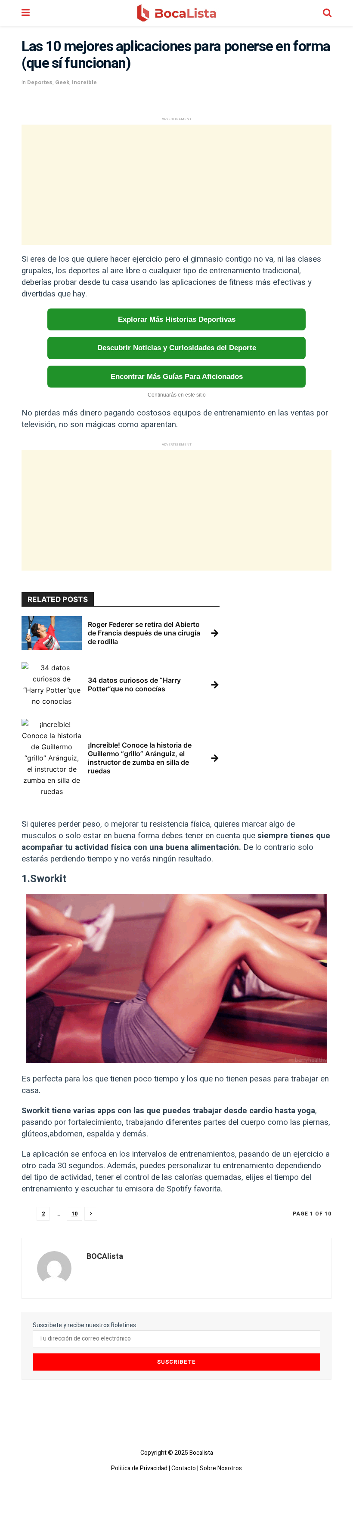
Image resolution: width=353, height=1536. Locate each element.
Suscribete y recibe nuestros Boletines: (85, 1325)
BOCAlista (105, 1256)
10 (74, 1213)
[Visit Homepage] (176, 12)
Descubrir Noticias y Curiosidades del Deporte (176, 348)
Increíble (84, 82)
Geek (62, 82)
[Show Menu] (26, 13)
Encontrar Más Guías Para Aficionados (177, 377)
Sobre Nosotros (221, 1468)
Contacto (183, 1468)
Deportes (40, 82)
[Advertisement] (176, 185)
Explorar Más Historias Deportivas (176, 319)
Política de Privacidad (139, 1468)
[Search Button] (327, 13)
